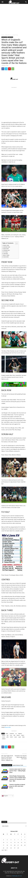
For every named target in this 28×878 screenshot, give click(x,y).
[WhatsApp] (12, 68)
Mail (14, 735)
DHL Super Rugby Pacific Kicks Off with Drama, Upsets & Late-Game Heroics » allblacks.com (7, 758)
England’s (20, 733)
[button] (2, 2)
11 (7, 842)
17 (3, 845)
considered (12, 733)
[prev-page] (2, 791)
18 (7, 845)
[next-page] (5, 791)
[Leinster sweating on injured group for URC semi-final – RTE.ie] (5, 786)
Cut (16, 733)
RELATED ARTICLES (6, 765)
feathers (3, 735)
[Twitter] (6, 68)
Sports (15, 737)
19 (11, 845)
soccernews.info (18, 871)
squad (19, 737)
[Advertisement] (14, 19)
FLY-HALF (5, 252)
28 (18, 848)
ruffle (7, 737)
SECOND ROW (6, 247)
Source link (8, 727)
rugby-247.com (19, 872)
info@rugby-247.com (17, 875)
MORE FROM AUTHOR (18, 765)
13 (14, 842)
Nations (18, 735)
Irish (7, 735)
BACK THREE (6, 255)
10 (3, 842)
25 (7, 848)
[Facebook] (2, 68)
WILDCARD (6, 256)
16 (24, 842)
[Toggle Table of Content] (15, 243)
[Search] (26, 2)
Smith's (11, 737)
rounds (3, 737)
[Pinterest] (9, 68)
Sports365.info (10, 871)
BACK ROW (6, 248)
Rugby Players (8, 35)
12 (11, 842)
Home (2, 35)
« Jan (2, 850)
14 (18, 842)
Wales (23, 737)
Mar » (6, 850)
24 (3, 848)
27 (14, 848)
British (7, 733)
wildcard (3, 738)
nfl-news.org (13, 872)
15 (21, 842)
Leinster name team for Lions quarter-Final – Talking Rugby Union (17, 770)
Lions (11, 735)
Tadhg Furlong (15, 35)
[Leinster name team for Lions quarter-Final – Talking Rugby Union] (5, 770)
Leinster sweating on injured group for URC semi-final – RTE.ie (17, 786)
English (6, 795)
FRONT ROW (6, 245)
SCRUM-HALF (6, 250)
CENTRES (5, 253)
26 (11, 848)
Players (22, 735)
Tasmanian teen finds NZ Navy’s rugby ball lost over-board (21, 757)
